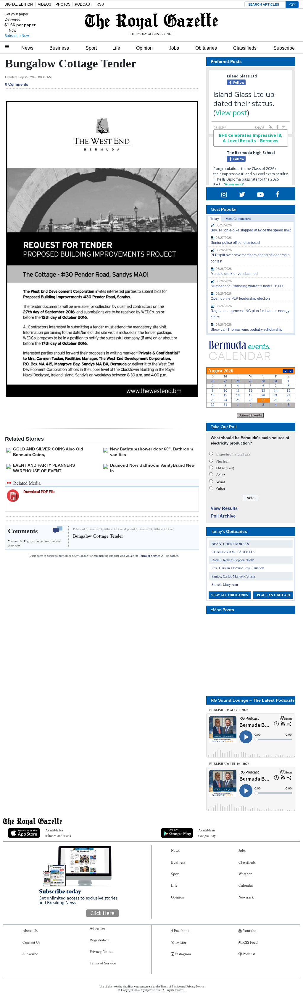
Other (220, 488)
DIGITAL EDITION (18, 4)
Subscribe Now (16, 36)
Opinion (144, 48)
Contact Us (31, 942)
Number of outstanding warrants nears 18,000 (247, 286)
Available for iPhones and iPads (58, 833)
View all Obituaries (229, 595)
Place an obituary (274, 595)
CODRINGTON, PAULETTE (233, 551)
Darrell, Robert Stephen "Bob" (233, 559)
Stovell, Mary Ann (225, 584)
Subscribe (284, 48)
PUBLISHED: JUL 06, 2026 (229, 763)
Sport (91, 48)
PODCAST (83, 4)
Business (59, 48)
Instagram (182, 953)
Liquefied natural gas (233, 454)
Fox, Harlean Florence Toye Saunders (238, 567)
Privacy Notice (101, 951)
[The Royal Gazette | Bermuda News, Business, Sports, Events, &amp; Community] (151, 21)
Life (116, 48)
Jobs (174, 48)
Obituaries (206, 48)
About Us (30, 930)
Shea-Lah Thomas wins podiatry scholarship (246, 329)
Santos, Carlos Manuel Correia (233, 576)
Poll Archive (223, 515)
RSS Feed (249, 942)
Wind (220, 481)
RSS (100, 4)
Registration (99, 940)
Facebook (181, 930)
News (27, 48)
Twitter (180, 942)
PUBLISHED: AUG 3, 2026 (229, 710)
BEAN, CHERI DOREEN (230, 543)
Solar (220, 474)
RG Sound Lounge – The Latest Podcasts (253, 700)
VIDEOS (44, 4)
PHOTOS (63, 4)
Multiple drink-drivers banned (234, 274)
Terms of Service (149, 555)
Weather (245, 873)
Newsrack (246, 897)
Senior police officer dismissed (235, 243)
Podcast (248, 953)
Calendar (245, 885)
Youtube (249, 930)
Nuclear (222, 461)
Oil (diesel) (225, 468)
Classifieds (245, 48)
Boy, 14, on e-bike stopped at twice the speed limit (251, 230)
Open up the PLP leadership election (240, 298)
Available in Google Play (207, 833)
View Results (224, 508)
